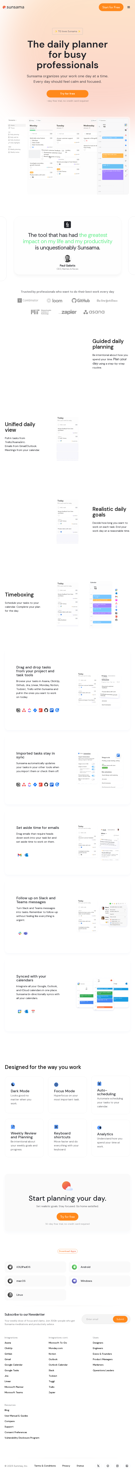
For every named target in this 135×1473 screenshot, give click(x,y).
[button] (128, 7)
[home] (13, 7)
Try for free (67, 93)
